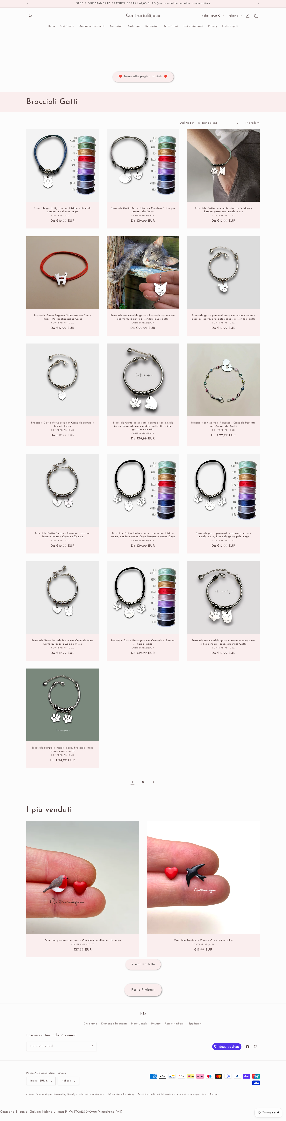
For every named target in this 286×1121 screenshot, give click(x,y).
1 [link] (132, 782)
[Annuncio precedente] (27, 3)
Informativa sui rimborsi (91, 1094)
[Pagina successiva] (153, 782)
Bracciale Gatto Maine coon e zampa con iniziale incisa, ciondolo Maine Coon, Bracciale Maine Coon (143, 535)
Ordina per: (187, 122)
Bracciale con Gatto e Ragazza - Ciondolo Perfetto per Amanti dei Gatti (223, 425)
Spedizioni (195, 1023)
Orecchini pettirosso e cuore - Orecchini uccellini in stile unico (83, 940)
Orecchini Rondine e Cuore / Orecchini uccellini (203, 940)
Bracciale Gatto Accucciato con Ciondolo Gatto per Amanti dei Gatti (143, 210)
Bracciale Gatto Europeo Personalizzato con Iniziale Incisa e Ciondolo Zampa (62, 535)
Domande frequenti (114, 1023)
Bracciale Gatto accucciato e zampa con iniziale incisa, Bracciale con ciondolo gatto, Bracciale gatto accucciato (143, 426)
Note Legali (139, 1023)
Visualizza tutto (143, 964)
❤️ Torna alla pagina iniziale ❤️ (143, 76)
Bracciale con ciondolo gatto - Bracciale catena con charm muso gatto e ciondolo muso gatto (143, 317)
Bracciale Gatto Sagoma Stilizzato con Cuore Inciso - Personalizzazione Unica (62, 317)
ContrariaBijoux (44, 1095)
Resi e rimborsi (175, 1023)
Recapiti (214, 1094)
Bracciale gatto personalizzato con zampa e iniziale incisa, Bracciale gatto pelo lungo (223, 535)
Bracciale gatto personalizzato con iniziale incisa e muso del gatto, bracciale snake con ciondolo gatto (223, 317)
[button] (30, 15)
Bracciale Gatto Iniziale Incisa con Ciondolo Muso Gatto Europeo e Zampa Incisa (62, 642)
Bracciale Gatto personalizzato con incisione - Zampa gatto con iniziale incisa (223, 210)
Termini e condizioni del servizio (155, 1094)
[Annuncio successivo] (258, 3)
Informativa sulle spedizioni (192, 1094)
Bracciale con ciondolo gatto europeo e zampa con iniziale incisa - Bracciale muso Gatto (223, 642)
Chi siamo (90, 1023)
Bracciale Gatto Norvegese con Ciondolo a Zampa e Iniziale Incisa (143, 642)
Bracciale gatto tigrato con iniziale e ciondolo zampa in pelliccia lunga (62, 210)
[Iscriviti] (92, 1046)
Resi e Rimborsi (143, 989)
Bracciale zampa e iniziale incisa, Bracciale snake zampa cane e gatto (63, 750)
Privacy (156, 1023)
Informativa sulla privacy (121, 1094)
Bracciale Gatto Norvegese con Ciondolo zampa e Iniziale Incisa (62, 425)
